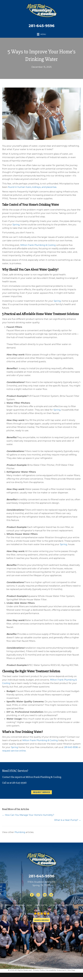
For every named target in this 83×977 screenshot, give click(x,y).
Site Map (71, 970)
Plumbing (19, 832)
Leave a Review (41, 920)
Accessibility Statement (56, 970)
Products (41, 905)
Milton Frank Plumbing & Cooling (38, 245)
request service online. (14, 750)
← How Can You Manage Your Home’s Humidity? (28, 815)
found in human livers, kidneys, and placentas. (32, 187)
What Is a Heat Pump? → (67, 820)
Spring (16, 224)
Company (64, 905)
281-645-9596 (41, 25)
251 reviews (44, 916)
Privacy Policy (39, 970)
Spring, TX (37, 885)
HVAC (29, 905)
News (53, 905)
